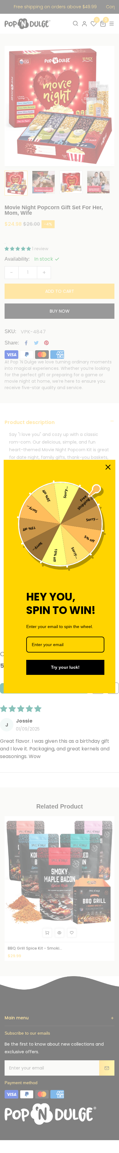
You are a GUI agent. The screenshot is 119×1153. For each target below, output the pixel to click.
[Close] (108, 467)
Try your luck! (65, 667)
